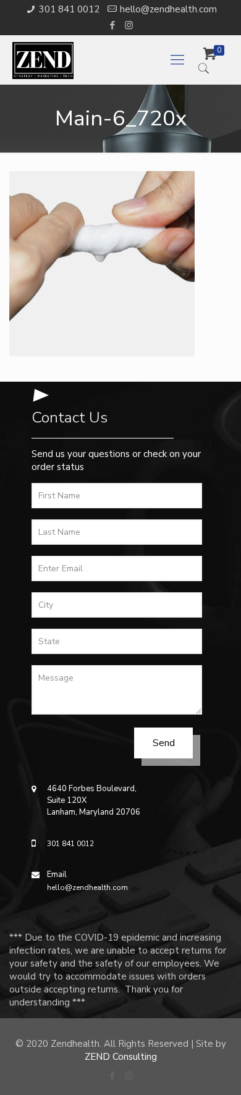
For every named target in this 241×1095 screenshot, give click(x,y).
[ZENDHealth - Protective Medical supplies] (97, 59)
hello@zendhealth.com (168, 9)
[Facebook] (112, 25)
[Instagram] (128, 25)
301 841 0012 (69, 9)
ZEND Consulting (121, 1057)
